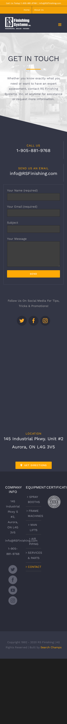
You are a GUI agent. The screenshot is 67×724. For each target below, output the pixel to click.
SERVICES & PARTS (34, 555)
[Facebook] (12, 579)
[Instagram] (12, 600)
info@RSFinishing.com (50, 3)
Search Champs (51, 647)
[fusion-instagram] (45, 321)
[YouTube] (12, 590)
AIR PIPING (33, 541)
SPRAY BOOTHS (34, 499)
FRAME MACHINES (34, 513)
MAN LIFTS (33, 527)
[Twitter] (12, 569)
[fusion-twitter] (22, 321)
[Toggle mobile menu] (60, 24)
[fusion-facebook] (33, 321)
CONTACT (34, 566)
